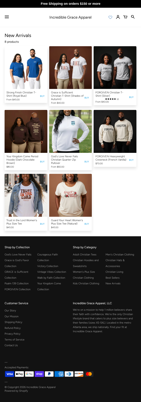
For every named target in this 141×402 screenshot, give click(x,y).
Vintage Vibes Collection (51, 271)
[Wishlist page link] (110, 17)
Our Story (10, 310)
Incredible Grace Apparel (41, 387)
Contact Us (11, 345)
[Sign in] (118, 17)
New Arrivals (113, 283)
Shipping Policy (13, 322)
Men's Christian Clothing (120, 254)
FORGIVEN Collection (17, 289)
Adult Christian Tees (84, 254)
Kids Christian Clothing (86, 283)
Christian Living (114, 271)
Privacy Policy (12, 333)
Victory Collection (47, 266)
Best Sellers (113, 277)
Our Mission (12, 316)
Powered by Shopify (16, 390)
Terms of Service (14, 339)
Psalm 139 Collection (17, 283)
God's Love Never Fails (18, 254)
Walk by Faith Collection (51, 277)
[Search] (132, 17)
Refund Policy (13, 328)
